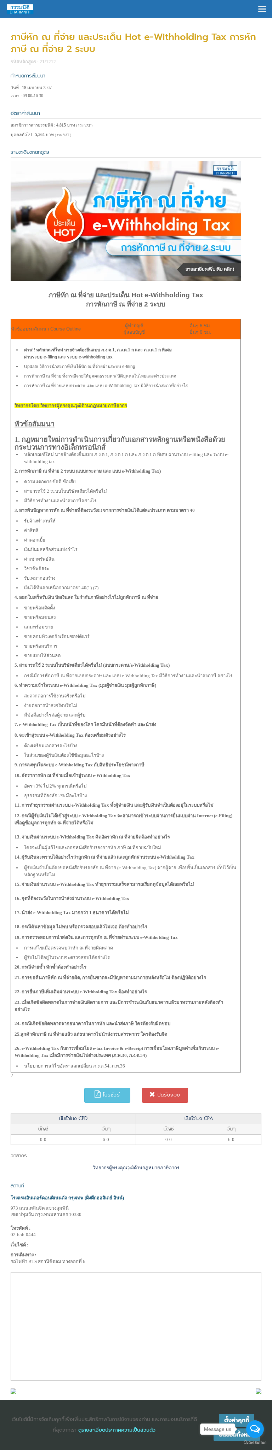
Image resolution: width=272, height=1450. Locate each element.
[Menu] (262, 8)
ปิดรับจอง (167, 1095)
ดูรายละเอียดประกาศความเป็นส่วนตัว (116, 1430)
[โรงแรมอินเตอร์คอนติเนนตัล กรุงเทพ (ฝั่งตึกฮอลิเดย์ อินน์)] (13, 1390)
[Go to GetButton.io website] (255, 1442)
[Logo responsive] (20, 9)
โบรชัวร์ (110, 1095)
